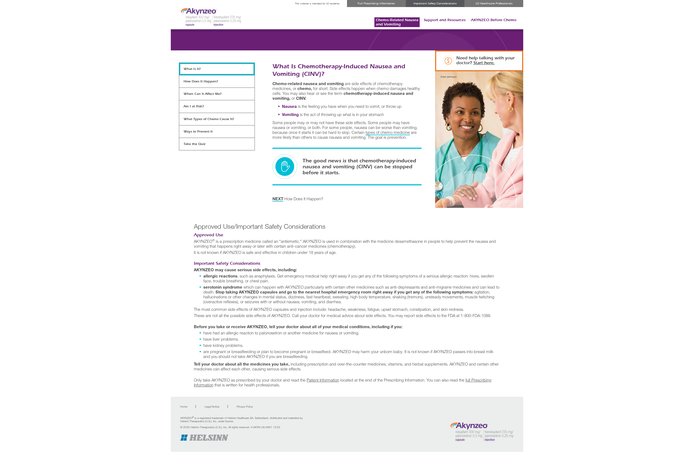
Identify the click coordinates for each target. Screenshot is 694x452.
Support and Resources (444, 20)
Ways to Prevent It (198, 131)
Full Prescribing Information (376, 3)
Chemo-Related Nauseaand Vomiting (397, 22)
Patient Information (323, 379)
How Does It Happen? (297, 198)
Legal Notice (212, 406)
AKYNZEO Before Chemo (493, 20)
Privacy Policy (245, 406)
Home (183, 406)
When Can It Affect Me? (202, 94)
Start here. (484, 62)
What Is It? (192, 69)
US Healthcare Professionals (493, 3)
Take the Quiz (194, 144)
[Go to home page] (482, 432)
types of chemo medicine (387, 132)
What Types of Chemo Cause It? (209, 119)
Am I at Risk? (194, 106)
